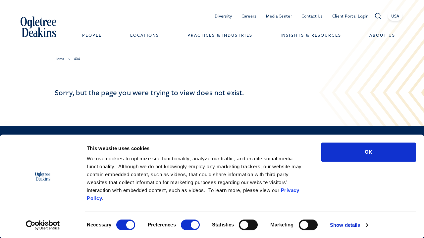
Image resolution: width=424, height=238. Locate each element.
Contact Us (312, 16)
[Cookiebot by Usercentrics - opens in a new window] (43, 225)
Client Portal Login (350, 16)
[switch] (190, 224)
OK (368, 152)
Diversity (223, 16)
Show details (345, 225)
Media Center (279, 16)
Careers (249, 16)
